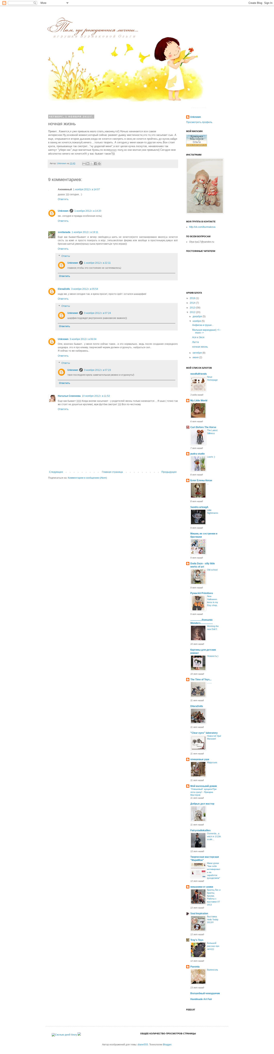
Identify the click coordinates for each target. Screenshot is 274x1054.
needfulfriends (198, 373)
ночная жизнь (200, 346)
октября (197, 352)
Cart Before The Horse (203, 427)
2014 (193, 302)
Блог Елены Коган (201, 480)
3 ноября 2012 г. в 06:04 (83, 339)
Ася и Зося (198, 337)
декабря (198, 316)
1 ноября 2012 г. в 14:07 (86, 189)
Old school (212, 570)
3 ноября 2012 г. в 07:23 (97, 370)
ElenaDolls (64, 289)
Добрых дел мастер (202, 803)
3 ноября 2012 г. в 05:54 (84, 289)
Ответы (65, 256)
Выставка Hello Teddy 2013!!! (212, 919)
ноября (197, 321)
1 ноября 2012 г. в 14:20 (87, 211)
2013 (193, 307)
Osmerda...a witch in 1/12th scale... (214, 836)
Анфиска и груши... (202, 325)
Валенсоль (212, 970)
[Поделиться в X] (92, 164)
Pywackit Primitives (201, 593)
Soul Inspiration (199, 913)
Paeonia (195, 966)
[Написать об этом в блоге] (88, 164)
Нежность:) (212, 656)
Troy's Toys (196, 940)
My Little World (198, 400)
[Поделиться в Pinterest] (99, 164)
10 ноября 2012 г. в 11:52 (96, 396)
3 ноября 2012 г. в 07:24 (97, 313)
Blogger (167, 1044)
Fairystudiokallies (200, 830)
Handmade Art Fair (201, 999)
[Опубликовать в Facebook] (95, 164)
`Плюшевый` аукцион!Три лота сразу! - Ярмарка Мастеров (203, 792)
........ (209, 682)
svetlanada (64, 232)
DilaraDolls (196, 706)
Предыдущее (169, 472)
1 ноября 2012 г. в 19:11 (85, 232)
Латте (195, 342)
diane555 (143, 1044)
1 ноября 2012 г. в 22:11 (97, 262)
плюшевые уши (199, 759)
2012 (193, 312)
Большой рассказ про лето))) (213, 946)
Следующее (56, 472)
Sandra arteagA (199, 507)
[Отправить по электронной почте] (84, 164)
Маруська (212, 762)
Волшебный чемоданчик (205, 993)
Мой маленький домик (203, 786)
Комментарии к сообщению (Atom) (87, 477)
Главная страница (112, 472)
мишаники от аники (201, 886)
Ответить (63, 199)
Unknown (63, 211)
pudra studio (197, 453)
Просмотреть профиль (199, 122)
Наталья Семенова (69, 396)
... (208, 483)
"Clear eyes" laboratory (204, 732)
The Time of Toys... (200, 679)
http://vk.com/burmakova (202, 227)
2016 (193, 298)
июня (196, 357)
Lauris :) (211, 457)
